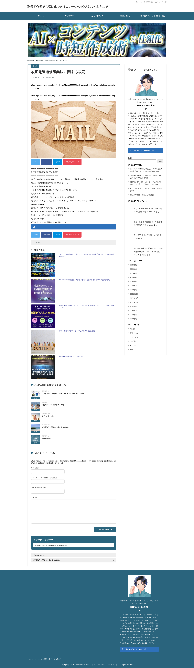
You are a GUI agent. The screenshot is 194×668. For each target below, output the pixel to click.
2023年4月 (134, 281)
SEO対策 (133, 341)
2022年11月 (134, 298)
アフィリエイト (135, 333)
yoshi (151, 225)
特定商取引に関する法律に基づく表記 (55, 427)
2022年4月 (134, 315)
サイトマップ (162, 2)
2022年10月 (134, 302)
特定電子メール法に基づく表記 (154, 16)
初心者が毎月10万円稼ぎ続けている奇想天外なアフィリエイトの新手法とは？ (148, 251)
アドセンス (134, 337)
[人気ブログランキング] (72, 162)
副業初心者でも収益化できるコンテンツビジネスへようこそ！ (69, 6)
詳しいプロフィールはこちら (144, 150)
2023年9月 (134, 273)
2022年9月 (134, 306)
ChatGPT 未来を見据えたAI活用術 (142, 195)
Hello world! (46, 438)
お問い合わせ (125, 16)
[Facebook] (46, 162)
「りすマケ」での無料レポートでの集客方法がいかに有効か (63, 393)
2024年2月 (134, 265)
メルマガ (70, 16)
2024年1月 (134, 269)
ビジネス (133, 345)
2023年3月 (134, 286)
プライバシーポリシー (49, 416)
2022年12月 (134, 294)
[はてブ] (57, 162)
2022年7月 (134, 310)
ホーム (139, 2)
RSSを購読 (149, 2)
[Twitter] (35, 162)
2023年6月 (134, 277)
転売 (131, 349)
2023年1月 (134, 290)
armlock (152, 212)
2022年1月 (134, 319)
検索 (130, 158)
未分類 (38, 242)
